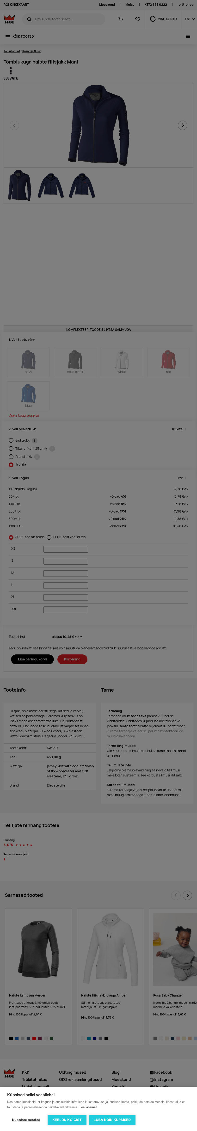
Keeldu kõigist (67, 1120)
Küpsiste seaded (26, 1120)
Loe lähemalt (88, 1107)
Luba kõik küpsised (112, 1120)
